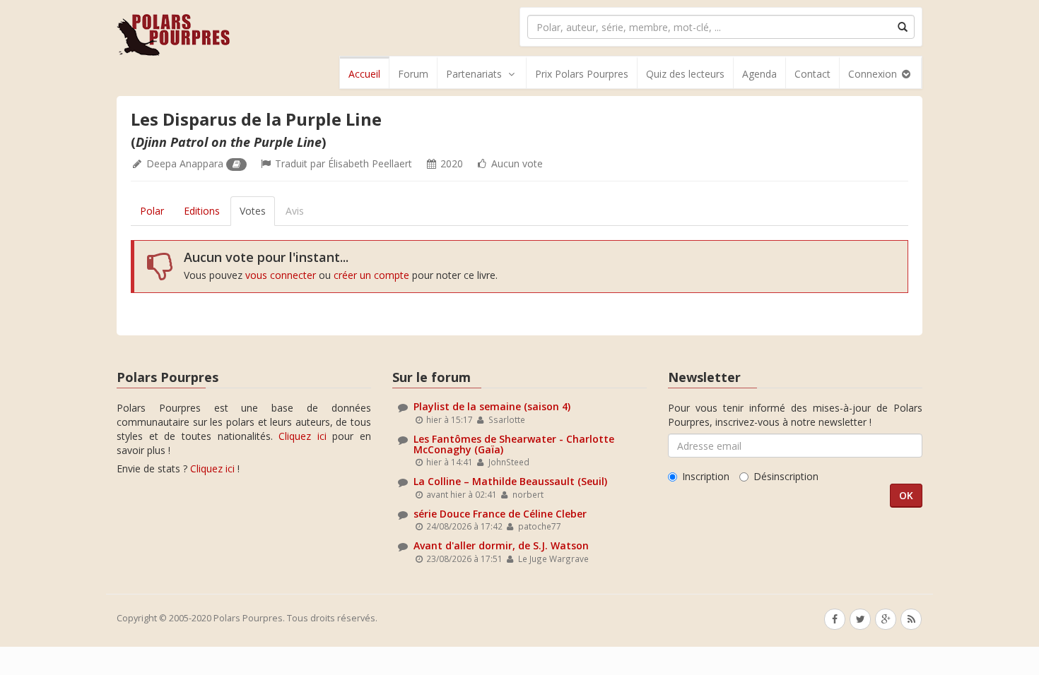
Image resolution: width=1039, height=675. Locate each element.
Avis (295, 210)
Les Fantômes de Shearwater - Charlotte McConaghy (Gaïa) (513, 444)
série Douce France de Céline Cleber (500, 513)
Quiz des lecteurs (685, 73)
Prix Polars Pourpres (581, 73)
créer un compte (371, 275)
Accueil (364, 73)
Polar (152, 210)
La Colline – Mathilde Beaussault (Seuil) (510, 481)
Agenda (759, 73)
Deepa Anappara (184, 163)
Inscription (705, 476)
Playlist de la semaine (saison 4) (491, 406)
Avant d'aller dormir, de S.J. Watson (501, 545)
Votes (253, 210)
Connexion (874, 73)
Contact (812, 73)
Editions (202, 210)
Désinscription (785, 476)
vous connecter (280, 275)
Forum (413, 73)
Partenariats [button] (474, 73)
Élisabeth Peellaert (370, 163)
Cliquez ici (302, 436)
